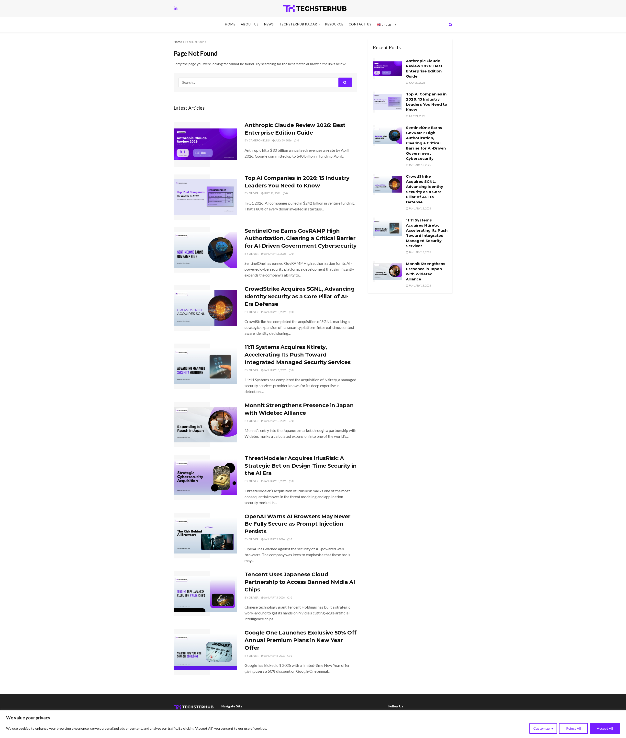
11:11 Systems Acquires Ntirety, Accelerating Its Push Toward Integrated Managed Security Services (297, 355)
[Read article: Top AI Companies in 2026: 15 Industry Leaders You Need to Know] (205, 197)
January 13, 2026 (274, 253)
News (269, 24)
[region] (313, 724)
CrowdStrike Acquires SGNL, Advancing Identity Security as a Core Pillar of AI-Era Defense (300, 296)
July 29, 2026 (283, 140)
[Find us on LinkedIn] (175, 8)
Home (230, 24)
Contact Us (360, 24)
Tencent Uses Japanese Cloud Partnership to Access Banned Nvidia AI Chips (300, 582)
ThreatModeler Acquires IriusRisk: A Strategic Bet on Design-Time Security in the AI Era (301, 466)
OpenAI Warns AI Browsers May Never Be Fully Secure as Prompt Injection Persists (297, 524)
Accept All (605, 728)
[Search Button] (450, 24)
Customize (541, 728)
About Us (250, 24)
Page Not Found (195, 42)
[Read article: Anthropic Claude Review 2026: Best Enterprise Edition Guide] (205, 144)
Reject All (573, 728)
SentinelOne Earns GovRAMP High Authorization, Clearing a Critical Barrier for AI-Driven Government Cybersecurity (300, 238)
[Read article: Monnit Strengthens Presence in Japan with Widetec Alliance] (205, 424)
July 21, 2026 (271, 193)
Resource (334, 24)
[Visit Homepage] (315, 8)
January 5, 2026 (274, 539)
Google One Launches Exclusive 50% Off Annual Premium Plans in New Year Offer (301, 640)
